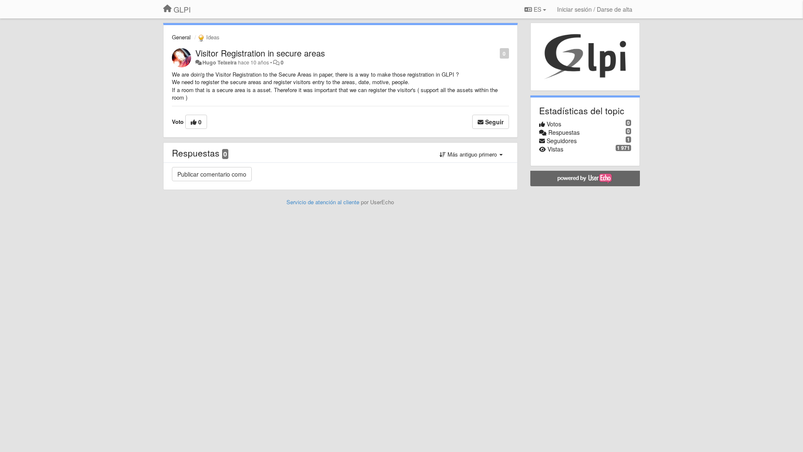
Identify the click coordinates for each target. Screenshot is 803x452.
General (181, 37)
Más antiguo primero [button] (472, 154)
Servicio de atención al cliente (323, 202)
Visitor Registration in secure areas (260, 53)
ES (537, 9)
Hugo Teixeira (219, 62)
